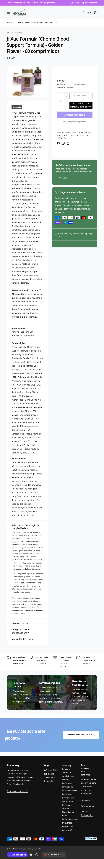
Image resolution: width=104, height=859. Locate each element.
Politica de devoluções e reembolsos (68, 798)
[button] (8, 12)
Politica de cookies (67, 807)
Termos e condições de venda (68, 776)
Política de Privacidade (67, 785)
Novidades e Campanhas (49, 779)
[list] (52, 662)
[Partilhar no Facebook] (58, 143)
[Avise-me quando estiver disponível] (90, 178)
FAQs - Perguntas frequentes (70, 821)
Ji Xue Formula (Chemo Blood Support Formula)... (37, 22)
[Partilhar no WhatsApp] (63, 143)
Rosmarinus (17, 849)
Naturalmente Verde (68, 814)
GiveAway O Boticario (67, 767)
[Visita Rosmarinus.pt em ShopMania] (91, 839)
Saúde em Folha (50, 770)
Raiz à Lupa (48, 774)
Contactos (85, 800)
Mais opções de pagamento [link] (74, 122)
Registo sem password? (68, 828)
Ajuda (76, 3)
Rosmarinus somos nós (17, 791)
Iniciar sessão (91, 3)
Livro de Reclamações (87, 813)
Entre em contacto (80, 734)
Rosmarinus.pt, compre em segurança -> (75, 234)
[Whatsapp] (89, 12)
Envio (74, 85)
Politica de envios (70, 790)
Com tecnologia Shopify (31, 849)
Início (11, 22)
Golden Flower (14, 33)
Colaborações (87, 806)
